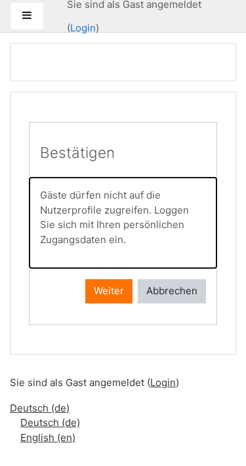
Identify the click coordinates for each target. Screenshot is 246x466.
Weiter (109, 290)
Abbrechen (171, 290)
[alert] (123, 223)
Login (83, 28)
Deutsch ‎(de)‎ (40, 408)
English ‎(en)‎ (47, 437)
